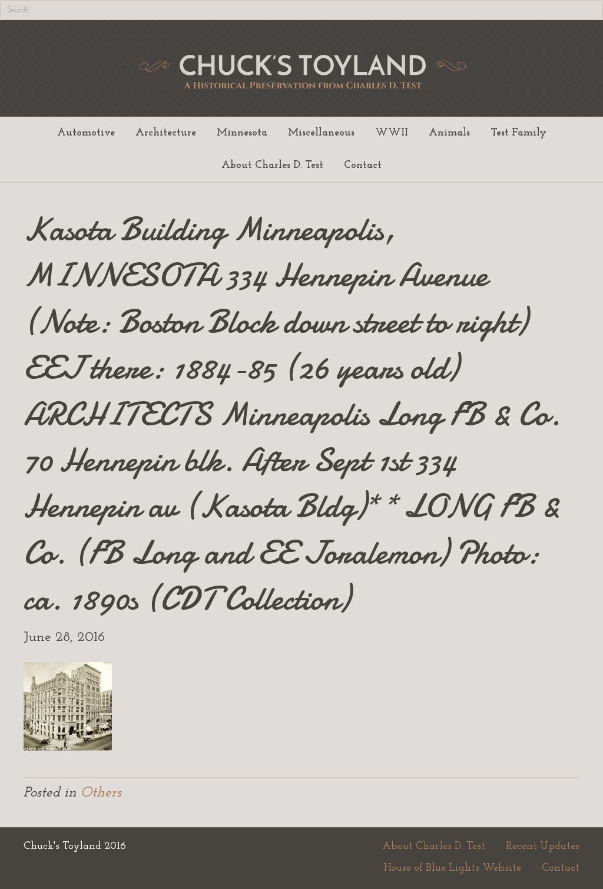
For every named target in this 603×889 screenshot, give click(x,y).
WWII (391, 133)
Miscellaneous (321, 133)
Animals (449, 133)
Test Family (518, 133)
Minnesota (242, 133)
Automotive (86, 133)
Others (101, 793)
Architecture (165, 133)
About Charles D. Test (272, 165)
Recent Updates (542, 846)
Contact (363, 165)
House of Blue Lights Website (452, 868)
